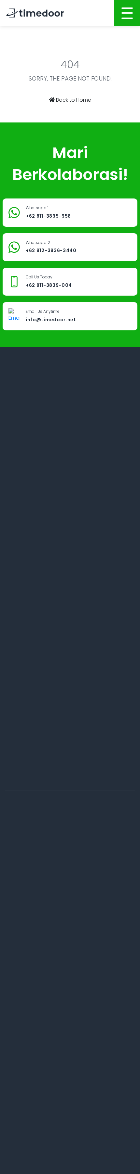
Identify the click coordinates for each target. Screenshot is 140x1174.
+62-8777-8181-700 (33, 805)
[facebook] (35, 402)
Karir (10, 915)
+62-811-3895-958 (33, 514)
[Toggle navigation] (127, 13)
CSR (79, 856)
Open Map (26, 482)
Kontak (83, 886)
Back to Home (73, 100)
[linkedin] (50, 402)
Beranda (15, 856)
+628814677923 (30, 598)
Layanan (15, 886)
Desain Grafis (20, 1017)
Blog (80, 871)
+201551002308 (30, 683)
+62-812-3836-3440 (35, 768)
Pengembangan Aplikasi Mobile (41, 973)
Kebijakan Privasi (94, 915)
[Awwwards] (103, 402)
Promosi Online (22, 1003)
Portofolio (16, 901)
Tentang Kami (21, 871)
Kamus (83, 901)
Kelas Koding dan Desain (34, 1047)
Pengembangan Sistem (32, 988)
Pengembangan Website (34, 959)
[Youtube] (86, 402)
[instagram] (68, 402)
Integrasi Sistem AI (26, 1032)
